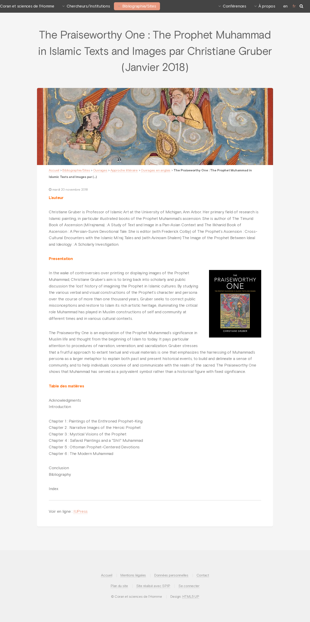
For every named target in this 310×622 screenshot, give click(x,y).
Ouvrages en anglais (155, 170)
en (285, 6)
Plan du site (119, 586)
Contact (203, 575)
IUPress (81, 512)
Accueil (54, 170)
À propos (266, 6)
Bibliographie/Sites (139, 6)
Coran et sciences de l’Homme (27, 6)
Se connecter (188, 586)
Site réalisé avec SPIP (153, 586)
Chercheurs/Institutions (88, 6)
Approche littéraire (124, 170)
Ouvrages (100, 170)
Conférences (234, 6)
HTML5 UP (190, 596)
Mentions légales (133, 575)
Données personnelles (171, 575)
